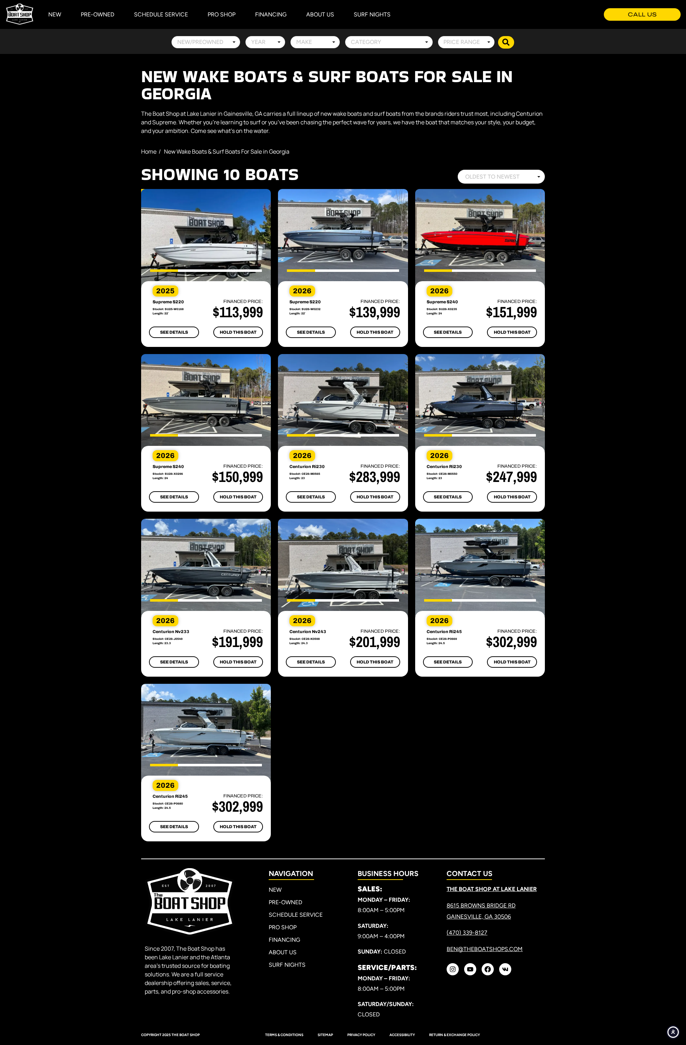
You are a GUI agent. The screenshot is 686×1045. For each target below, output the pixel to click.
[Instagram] (453, 969)
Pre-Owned (97, 14)
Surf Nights (372, 14)
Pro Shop (221, 14)
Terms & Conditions (284, 1034)
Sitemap (325, 1034)
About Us (320, 14)
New (54, 14)
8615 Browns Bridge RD (481, 905)
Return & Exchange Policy (454, 1034)
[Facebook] (488, 969)
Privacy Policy (361, 1034)
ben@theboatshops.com (485, 949)
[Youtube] (470, 969)
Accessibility (402, 1034)
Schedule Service (161, 14)
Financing (271, 14)
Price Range (461, 42)
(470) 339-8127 (467, 932)
